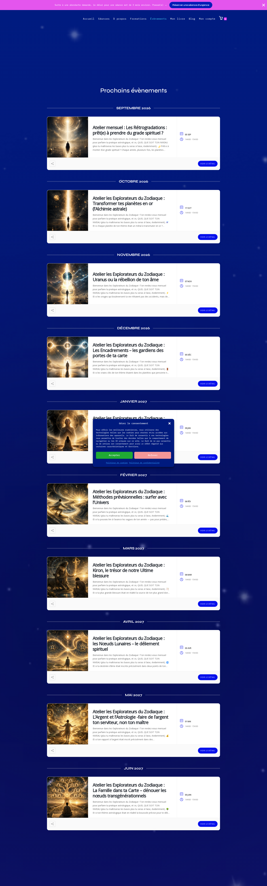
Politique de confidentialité (144, 463)
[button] (169, 423)
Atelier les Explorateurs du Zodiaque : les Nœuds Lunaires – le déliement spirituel (129, 643)
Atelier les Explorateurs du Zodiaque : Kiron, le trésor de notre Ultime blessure (129, 570)
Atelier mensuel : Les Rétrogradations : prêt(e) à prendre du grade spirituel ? (130, 130)
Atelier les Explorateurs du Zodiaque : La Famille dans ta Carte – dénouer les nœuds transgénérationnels (129, 790)
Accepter (114, 455)
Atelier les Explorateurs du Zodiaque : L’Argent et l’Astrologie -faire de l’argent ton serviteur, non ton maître (130, 716)
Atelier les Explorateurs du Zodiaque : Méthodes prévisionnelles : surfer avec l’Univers (130, 496)
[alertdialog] (133, 5)
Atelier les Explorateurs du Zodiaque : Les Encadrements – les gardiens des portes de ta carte (129, 350)
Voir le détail (207, 163)
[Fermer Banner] (263, 5)
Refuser (153, 455)
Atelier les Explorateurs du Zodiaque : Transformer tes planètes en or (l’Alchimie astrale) (129, 203)
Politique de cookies (117, 463)
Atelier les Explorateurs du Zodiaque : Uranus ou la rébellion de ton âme (129, 276)
